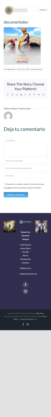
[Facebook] (25, 284)
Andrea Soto (11, 69)
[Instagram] (25, 291)
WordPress (40, 313)
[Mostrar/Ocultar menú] (45, 9)
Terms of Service (27, 319)
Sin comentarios (36, 69)
